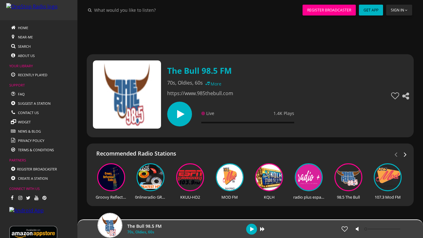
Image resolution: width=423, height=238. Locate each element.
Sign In (397, 10)
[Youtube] (36, 197)
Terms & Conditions (35, 150)
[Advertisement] (250, 34)
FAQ (21, 94)
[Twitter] (28, 197)
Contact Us (28, 112)
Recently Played (32, 75)
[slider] (383, 229)
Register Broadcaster (329, 10)
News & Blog (29, 131)
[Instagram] (20, 197)
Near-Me (25, 37)
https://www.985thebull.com (200, 93)
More (216, 84)
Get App (371, 10)
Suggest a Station (33, 103)
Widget (24, 122)
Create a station (32, 178)
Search (24, 46)
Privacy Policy (30, 140)
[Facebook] (12, 197)
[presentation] (405, 154)
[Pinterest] (44, 197)
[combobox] (143, 10)
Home (22, 27)
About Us (26, 55)
